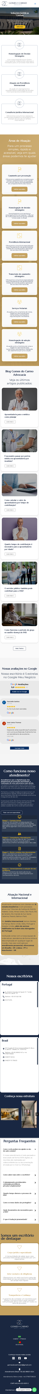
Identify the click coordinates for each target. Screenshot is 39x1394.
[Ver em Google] (4, 702)
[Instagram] (13, 1358)
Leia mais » (10, 422)
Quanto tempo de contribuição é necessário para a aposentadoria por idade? (18, 546)
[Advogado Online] (34, 1390)
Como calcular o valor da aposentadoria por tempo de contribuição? (17, 502)
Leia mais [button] (10, 736)
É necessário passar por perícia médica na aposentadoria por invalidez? (17, 458)
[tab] (19, 1150)
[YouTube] (25, 1358)
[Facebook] (19, 1358)
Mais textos (19, 648)
